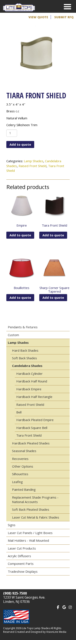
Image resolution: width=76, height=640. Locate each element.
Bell (19, 412)
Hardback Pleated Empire (35, 420)
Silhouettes (20, 474)
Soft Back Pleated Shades (30, 509)
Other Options (22, 466)
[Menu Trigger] (67, 6)
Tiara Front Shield (29, 435)
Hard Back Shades (25, 350)
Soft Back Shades (24, 358)
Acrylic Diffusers (19, 556)
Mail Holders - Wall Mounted (28, 540)
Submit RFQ (63, 17)
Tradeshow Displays (23, 571)
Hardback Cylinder (29, 373)
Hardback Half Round (31, 381)
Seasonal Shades (24, 451)
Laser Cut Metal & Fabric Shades (35, 517)
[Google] (64, 606)
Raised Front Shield (32, 166)
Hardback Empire (28, 389)
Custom (13, 335)
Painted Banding (24, 489)
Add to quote (20, 144)
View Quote (38, 17)
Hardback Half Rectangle (34, 397)
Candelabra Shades (27, 366)
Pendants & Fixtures (23, 327)
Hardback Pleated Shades (31, 443)
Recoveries (20, 459)
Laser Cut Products (22, 548)
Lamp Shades (33, 161)
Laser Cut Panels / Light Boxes (30, 533)
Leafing (17, 482)
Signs (11, 525)
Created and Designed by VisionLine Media (40, 632)
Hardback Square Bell (31, 428)
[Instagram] (70, 606)
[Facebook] (58, 606)
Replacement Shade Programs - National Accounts (35, 499)
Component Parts (21, 563)
